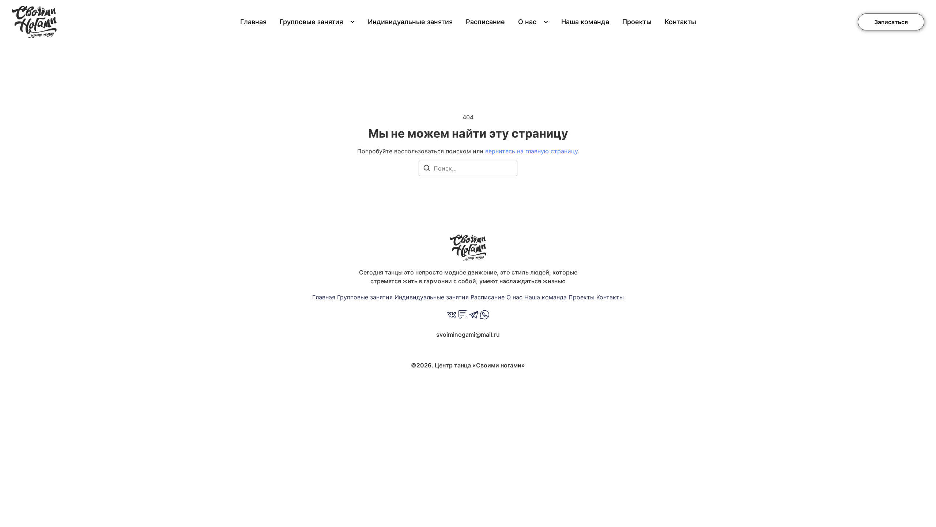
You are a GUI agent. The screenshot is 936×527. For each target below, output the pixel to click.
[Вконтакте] (451, 316)
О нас (527, 22)
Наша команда (585, 22)
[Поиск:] (468, 168)
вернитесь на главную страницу (531, 151)
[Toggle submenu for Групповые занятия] (352, 21)
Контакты (680, 22)
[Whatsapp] (484, 316)
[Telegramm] (473, 316)
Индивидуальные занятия (410, 22)
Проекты (637, 22)
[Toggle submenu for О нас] (545, 21)
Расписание (485, 22)
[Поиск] (426, 169)
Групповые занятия (311, 22)
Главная (253, 22)
